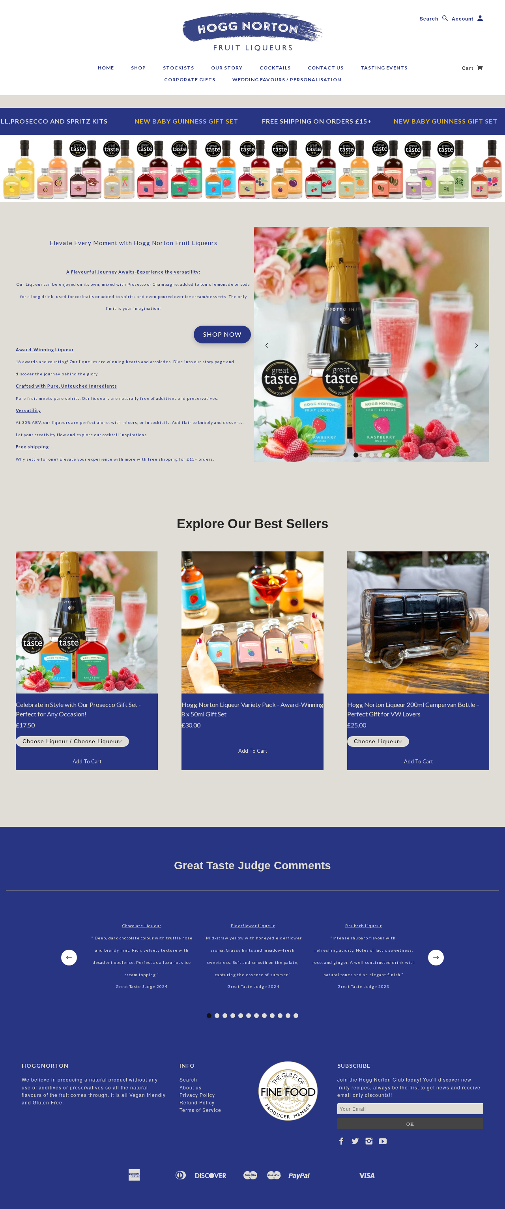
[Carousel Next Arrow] (476, 345)
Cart (468, 67)
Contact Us (326, 68)
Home (106, 68)
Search (429, 18)
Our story (227, 68)
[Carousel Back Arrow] (266, 345)
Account (462, 18)
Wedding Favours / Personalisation (286, 79)
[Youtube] (383, 1141)
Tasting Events (384, 68)
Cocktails (275, 68)
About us (191, 1087)
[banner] (252, 31)
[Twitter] (355, 1141)
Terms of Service (200, 1109)
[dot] (356, 455)
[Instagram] (369, 1141)
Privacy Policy (197, 1094)
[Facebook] (341, 1141)
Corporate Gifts (189, 79)
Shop (138, 68)
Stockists (178, 68)
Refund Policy (197, 1102)
